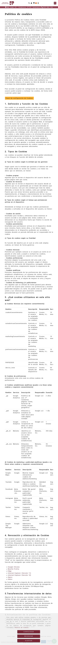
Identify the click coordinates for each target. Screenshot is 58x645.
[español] (36, 3)
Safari (10, 579)
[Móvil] (38, 3)
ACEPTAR (28, 640)
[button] (31, 3)
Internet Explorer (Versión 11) (19, 573)
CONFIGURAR (28, 631)
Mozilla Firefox (13, 569)
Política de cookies (22, 627)
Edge (10, 571)
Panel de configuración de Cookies (19, 98)
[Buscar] (29, 3)
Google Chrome (14, 567)
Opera (10, 577)
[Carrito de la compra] (34, 3)
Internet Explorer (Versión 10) (19, 575)
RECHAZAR (28, 636)
